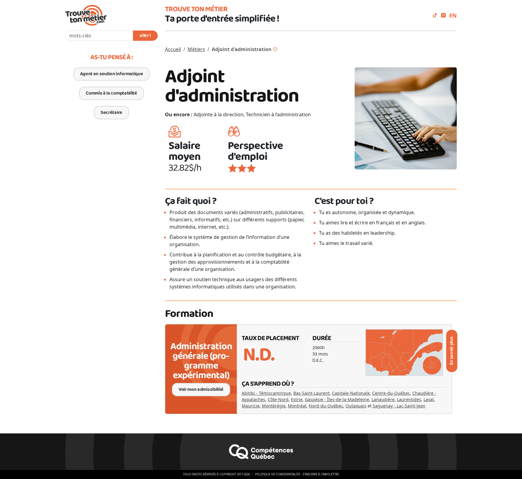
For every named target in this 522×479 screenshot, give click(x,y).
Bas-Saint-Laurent (311, 393)
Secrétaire (111, 112)
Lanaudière (383, 399)
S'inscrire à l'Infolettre (321, 474)
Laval (429, 399)
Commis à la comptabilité (111, 93)
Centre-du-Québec (391, 393)
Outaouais (356, 406)
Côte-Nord (278, 399)
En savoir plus (451, 351)
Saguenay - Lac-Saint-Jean (399, 406)
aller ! (145, 35)
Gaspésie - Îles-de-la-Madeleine (337, 399)
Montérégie (273, 406)
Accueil (173, 49)
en (453, 15)
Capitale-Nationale (351, 393)
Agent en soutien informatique (111, 74)
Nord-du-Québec (326, 406)
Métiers (196, 49)
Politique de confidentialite (277, 474)
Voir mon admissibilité (201, 389)
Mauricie (250, 406)
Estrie (296, 399)
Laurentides (409, 399)
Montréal (297, 406)
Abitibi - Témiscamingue (266, 393)
